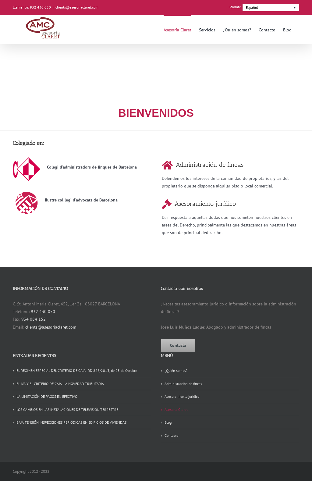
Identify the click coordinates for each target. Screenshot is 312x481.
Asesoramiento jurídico (182, 396)
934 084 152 (33, 319)
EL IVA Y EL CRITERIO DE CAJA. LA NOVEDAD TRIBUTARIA (60, 383)
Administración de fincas (183, 383)
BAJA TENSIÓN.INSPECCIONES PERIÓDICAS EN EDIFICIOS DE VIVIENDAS (71, 422)
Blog (168, 422)
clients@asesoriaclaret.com (76, 7)
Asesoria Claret (176, 409)
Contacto (171, 435)
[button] (271, 7)
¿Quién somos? (176, 370)
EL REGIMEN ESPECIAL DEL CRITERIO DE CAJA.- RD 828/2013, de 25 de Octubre (76, 370)
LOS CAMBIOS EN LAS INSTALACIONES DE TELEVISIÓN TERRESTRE (67, 409)
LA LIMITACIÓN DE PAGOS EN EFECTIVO (46, 396)
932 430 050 (43, 311)
